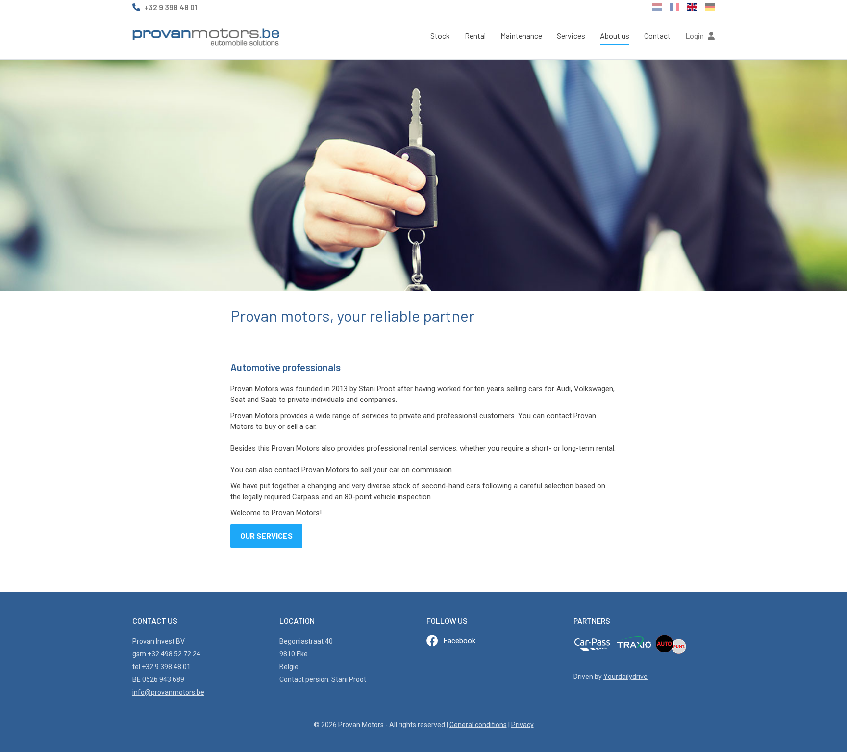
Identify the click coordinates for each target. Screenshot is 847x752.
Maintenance (521, 35)
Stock (440, 35)
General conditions (478, 724)
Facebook (459, 640)
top (815, 723)
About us (614, 35)
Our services (266, 535)
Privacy (522, 724)
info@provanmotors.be (168, 692)
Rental (475, 35)
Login (695, 35)
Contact (657, 35)
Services (571, 35)
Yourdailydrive (625, 676)
